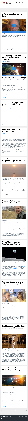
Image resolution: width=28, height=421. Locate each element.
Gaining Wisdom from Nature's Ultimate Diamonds (13, 202)
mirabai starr (8, 162)
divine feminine (4, 371)
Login (26, 5)
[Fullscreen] (25, 32)
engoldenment (4, 108)
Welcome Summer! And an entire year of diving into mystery (12, 284)
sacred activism (4, 61)
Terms (19, 416)
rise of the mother (18, 371)
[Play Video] (3, 32)
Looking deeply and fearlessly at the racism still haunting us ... (13, 328)
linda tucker (4, 162)
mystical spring (13, 371)
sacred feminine (23, 371)
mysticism (11, 162)
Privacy (22, 416)
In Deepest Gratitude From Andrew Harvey (12, 130)
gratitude (3, 133)
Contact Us (22, 5)
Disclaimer (25, 416)
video (10, 269)
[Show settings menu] (23, 32)
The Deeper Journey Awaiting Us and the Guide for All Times (13, 104)
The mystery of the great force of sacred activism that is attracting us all (14, 57)
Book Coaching (24, 2)
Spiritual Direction (8, 5)
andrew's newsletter (5, 18)
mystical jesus (9, 371)
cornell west (4, 287)
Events (15, 5)
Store (13, 5)
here (4, 269)
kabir (7, 108)
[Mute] (22, 32)
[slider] (13, 32)
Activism (20, 2)
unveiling (9, 108)
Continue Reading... (5, 50)
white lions (14, 162)
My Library (18, 5)
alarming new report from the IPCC (15, 268)
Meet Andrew (16, 2)
